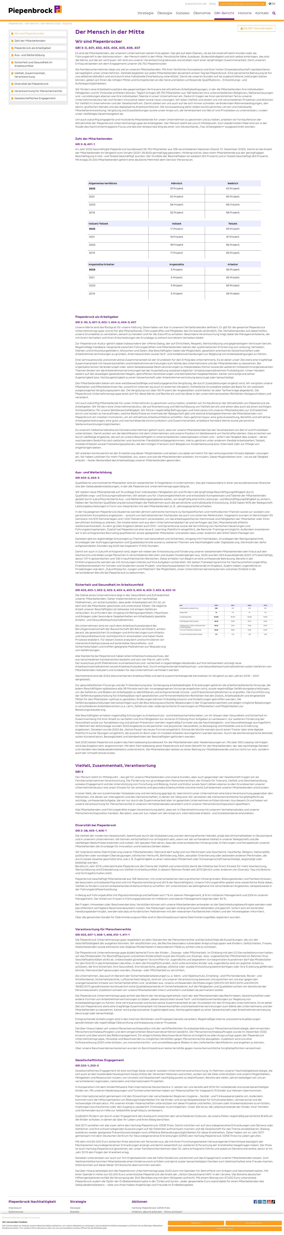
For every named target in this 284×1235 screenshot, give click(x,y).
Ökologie (75, 1208)
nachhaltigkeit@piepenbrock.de (242, 3)
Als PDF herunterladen (258, 28)
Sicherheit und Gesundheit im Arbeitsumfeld (33, 64)
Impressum (15, 1208)
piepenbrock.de (195, 3)
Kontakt (262, 13)
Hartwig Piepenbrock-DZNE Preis (151, 1208)
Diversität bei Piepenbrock (31, 83)
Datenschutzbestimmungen (15, 1217)
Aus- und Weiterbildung (29, 55)
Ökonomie (202, 13)
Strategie (146, 13)
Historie (245, 13)
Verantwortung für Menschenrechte (38, 91)
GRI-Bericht (224, 13)
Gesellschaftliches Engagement (35, 98)
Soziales (183, 13)
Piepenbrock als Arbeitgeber (32, 48)
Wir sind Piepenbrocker (29, 33)
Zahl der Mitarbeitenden (29, 40)
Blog (212, 3)
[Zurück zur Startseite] (35, 10)
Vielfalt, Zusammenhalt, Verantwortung (29, 75)
